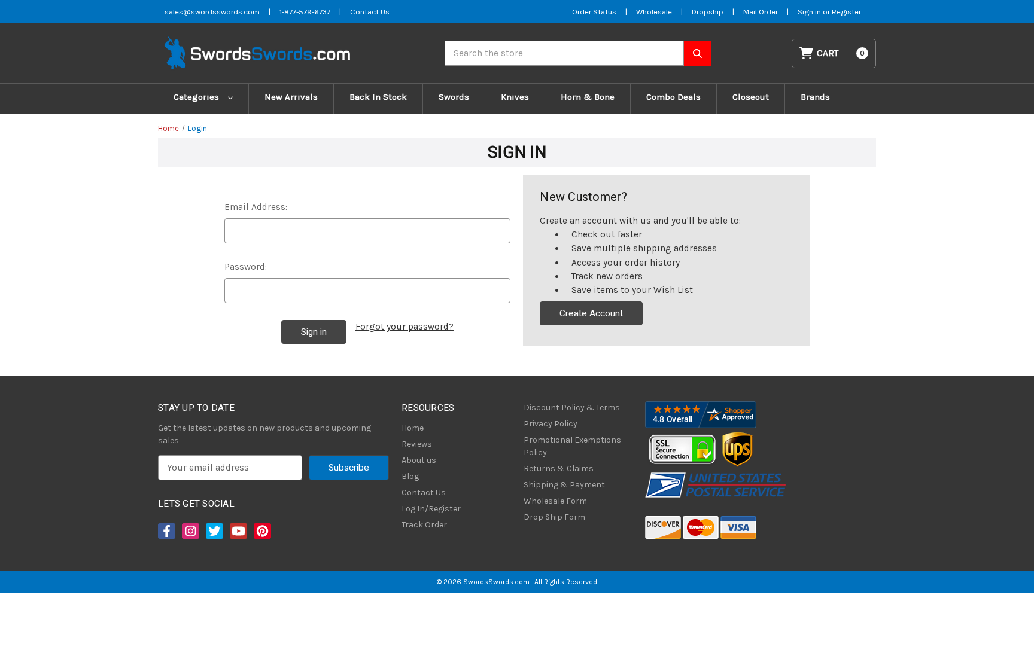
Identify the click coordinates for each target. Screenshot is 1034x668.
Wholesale (654, 11)
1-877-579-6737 (304, 11)
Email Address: (255, 207)
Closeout (750, 96)
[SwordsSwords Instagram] (189, 531)
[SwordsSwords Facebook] (166, 531)
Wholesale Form (555, 501)
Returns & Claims (559, 468)
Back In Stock (378, 96)
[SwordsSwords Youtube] (237, 531)
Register (846, 11)
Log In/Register (431, 509)
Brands (815, 96)
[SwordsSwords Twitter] (213, 531)
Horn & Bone (588, 96)
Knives (515, 96)
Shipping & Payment (564, 485)
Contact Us (370, 11)
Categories (197, 96)
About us (419, 460)
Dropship (707, 11)
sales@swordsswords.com (212, 11)
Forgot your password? (404, 326)
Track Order (424, 525)
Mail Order (760, 11)
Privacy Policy (550, 424)
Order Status (594, 11)
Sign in (810, 11)
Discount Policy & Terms (572, 407)
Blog (410, 476)
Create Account (591, 313)
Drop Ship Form (554, 517)
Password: (245, 266)
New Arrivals (291, 96)
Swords (454, 96)
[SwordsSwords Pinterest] (261, 531)
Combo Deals (673, 96)
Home (413, 428)
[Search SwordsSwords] (697, 53)
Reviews (417, 444)
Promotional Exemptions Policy (572, 446)
